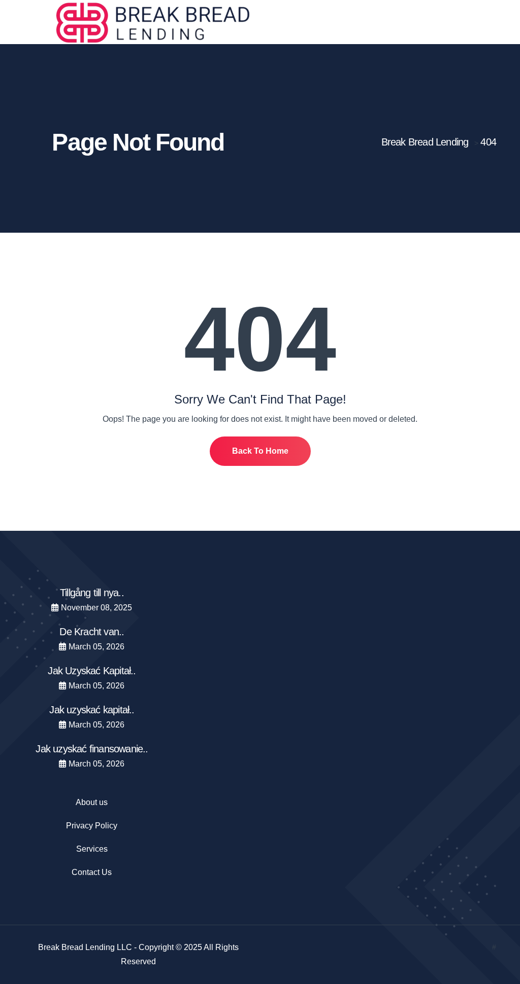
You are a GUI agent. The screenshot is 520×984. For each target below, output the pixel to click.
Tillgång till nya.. (92, 592)
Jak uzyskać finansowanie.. (92, 748)
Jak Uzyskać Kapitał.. (92, 670)
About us (92, 802)
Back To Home (260, 451)
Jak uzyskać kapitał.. (91, 709)
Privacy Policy (91, 825)
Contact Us (92, 872)
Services (92, 849)
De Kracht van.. (91, 631)
